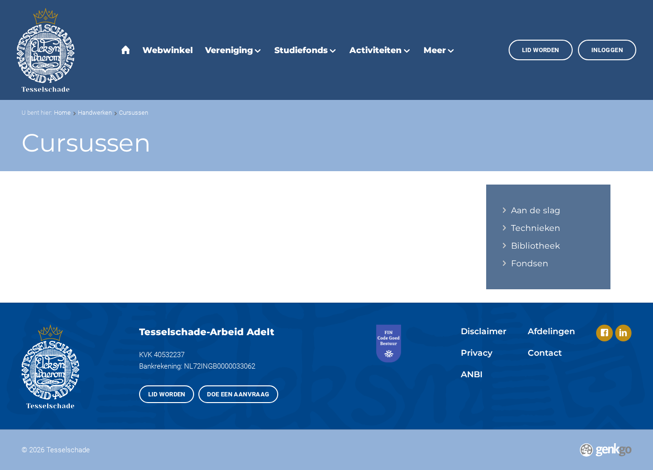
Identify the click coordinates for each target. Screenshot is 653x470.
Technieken (535, 228)
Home (62, 112)
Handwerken (95, 112)
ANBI (472, 374)
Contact (545, 353)
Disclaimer (483, 331)
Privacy (476, 353)
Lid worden (540, 50)
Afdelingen (551, 331)
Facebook (604, 333)
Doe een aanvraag (238, 394)
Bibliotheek (535, 246)
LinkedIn (623, 333)
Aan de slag (535, 210)
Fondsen (529, 263)
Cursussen (133, 112)
